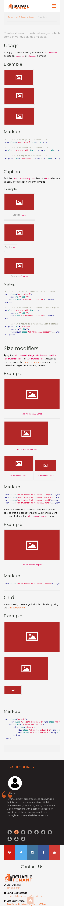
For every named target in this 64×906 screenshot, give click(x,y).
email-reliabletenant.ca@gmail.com (25, 896)
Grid (9, 597)
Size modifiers (21, 348)
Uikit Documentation (25, 17)
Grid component (16, 607)
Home (10, 17)
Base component (33, 362)
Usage (11, 45)
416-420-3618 (13, 888)
